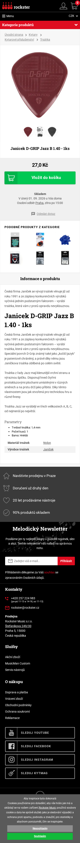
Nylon (47, 442)
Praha (39, 203)
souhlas (49, 572)
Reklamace (12, 718)
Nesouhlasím (40, 828)
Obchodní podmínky (18, 705)
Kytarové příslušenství (19, 39)
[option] (40, 84)
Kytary (33, 34)
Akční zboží (12, 657)
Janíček (48, 449)
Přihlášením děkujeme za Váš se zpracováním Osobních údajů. (31, 575)
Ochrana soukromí (17, 711)
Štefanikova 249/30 (18, 626)
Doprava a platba (16, 692)
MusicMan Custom (17, 663)
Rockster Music (47, 807)
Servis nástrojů (15, 670)
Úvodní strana (14, 34)
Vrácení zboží (14, 698)
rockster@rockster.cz (25, 607)
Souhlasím (40, 836)
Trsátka (45, 39)
